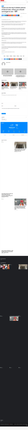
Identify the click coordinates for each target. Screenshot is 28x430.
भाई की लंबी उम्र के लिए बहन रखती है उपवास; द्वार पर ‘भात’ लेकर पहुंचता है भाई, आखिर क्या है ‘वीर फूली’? (5, 88)
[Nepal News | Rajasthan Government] (23, 341)
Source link (3, 53)
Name (2, 103)
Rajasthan (5, 4)
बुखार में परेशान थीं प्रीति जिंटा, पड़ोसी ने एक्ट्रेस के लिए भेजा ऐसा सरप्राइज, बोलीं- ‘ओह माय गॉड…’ (7, 251)
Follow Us (2, 420)
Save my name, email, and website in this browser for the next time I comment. (10, 108)
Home (2, 4)
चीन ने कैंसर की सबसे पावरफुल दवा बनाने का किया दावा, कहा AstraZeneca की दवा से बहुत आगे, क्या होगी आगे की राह (7, 195)
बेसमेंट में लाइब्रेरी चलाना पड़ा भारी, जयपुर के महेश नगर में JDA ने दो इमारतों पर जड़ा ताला (11, 0)
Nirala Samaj (4, 13)
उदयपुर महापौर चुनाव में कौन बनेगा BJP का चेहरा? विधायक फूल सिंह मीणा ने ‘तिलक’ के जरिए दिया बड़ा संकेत (22, 88)
